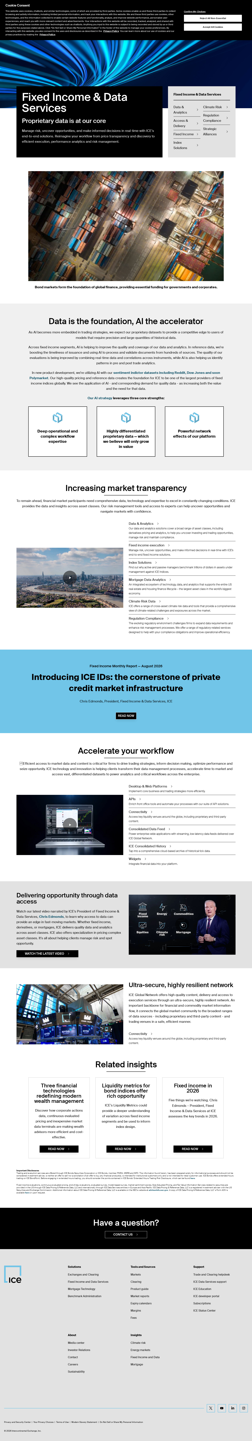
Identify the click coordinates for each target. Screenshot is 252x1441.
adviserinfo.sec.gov (158, 1190)
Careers (73, 1364)
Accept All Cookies (213, 27)
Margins (136, 1310)
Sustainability (76, 1371)
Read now (126, 716)
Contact (73, 1357)
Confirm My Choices (195, 11)
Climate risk (138, 1343)
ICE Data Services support (209, 1282)
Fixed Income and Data (145, 1357)
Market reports (140, 1296)
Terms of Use (62, 1422)
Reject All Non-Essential (213, 18)
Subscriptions (202, 1303)
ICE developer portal (206, 1296)
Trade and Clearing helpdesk (211, 1274)
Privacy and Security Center (17, 1422)
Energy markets (140, 1350)
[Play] (126, 226)
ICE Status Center (204, 1310)
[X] (211, 1408)
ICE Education (202, 1289)
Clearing (136, 1282)
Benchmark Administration (84, 1296)
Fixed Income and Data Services (88, 1282)
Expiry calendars (141, 1303)
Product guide (139, 1289)
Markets (136, 1274)
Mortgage (137, 1364)
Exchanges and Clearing (83, 1274)
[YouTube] (222, 1408)
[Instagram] (244, 1408)
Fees (134, 1318)
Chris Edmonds (51, 917)
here (192, 1178)
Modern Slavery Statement (84, 1422)
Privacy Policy (111, 31)
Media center (76, 1343)
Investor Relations (79, 1350)
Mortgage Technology (81, 1289)
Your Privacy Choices (43, 1422)
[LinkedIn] (233, 1408)
